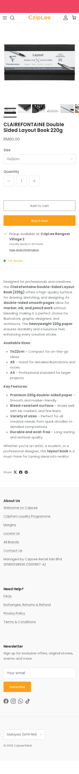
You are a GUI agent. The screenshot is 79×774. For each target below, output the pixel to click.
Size (7, 150)
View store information (24, 250)
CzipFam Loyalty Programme (27, 516)
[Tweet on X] (15, 472)
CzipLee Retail (23, 745)
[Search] (14, 18)
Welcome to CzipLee (21, 507)
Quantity (11, 171)
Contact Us (13, 550)
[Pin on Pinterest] (26, 472)
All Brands (11, 542)
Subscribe (17, 687)
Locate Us (12, 533)
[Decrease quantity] (9, 181)
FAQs (8, 596)
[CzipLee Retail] (39, 17)
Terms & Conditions (20, 621)
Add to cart (39, 205)
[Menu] (5, 18)
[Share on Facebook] (20, 472)
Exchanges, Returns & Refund (27, 604)
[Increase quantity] (34, 181)
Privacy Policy (14, 613)
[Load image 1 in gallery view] (39, 62)
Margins (10, 524)
